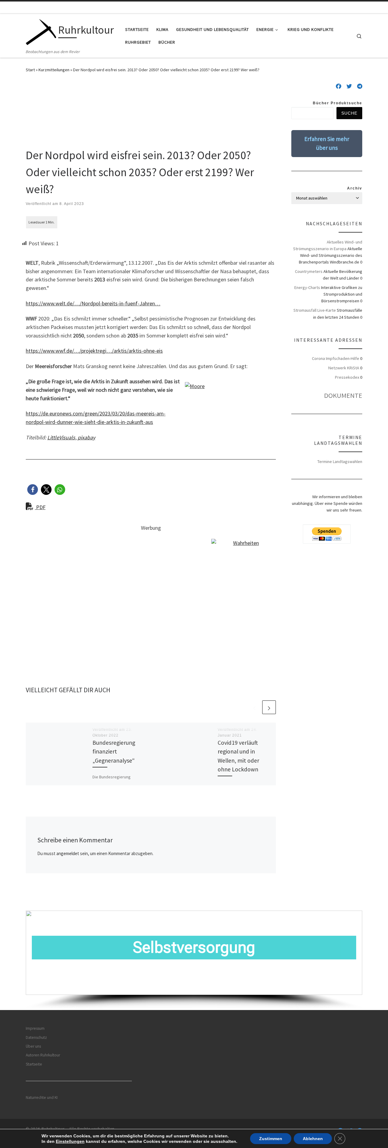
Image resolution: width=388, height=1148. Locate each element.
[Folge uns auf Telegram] (359, 86)
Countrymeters (309, 271)
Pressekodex (347, 377)
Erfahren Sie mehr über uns (326, 143)
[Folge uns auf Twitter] (349, 86)
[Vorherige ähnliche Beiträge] (254, 707)
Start (30, 69)
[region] (194, 960)
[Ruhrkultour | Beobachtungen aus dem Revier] (41, 31)
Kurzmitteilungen (53, 69)
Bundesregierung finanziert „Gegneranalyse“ (113, 751)
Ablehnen (313, 1138)
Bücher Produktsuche (337, 103)
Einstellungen (70, 1141)
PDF (40, 507)
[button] (32, 489)
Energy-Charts (307, 287)
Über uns (33, 1046)
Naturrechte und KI (42, 1097)
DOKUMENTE (343, 395)
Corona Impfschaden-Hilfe (335, 358)
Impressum (35, 1028)
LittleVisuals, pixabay (71, 437)
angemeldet (67, 853)
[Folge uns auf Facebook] (338, 86)
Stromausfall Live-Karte (314, 310)
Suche (349, 113)
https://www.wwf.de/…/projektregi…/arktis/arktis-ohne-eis (94, 350)
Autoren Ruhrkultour (43, 1055)
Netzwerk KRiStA (343, 368)
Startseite (34, 1064)
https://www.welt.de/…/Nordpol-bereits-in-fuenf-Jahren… (93, 303)
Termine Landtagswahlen (339, 461)
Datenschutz (36, 1037)
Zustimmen (270, 1138)
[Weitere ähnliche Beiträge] (269, 707)
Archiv (354, 188)
